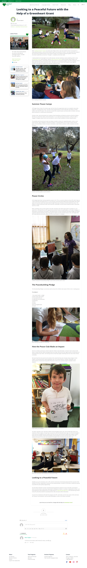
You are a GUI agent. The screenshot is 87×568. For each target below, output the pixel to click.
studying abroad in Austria (40, 50)
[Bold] (25, 528)
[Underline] (29, 528)
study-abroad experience (62, 490)
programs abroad (18, 1)
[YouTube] (70, 562)
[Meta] (67, 562)
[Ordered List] (33, 528)
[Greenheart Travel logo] (7, 4)
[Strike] (31, 528)
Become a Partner (13, 558)
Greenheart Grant (36, 59)
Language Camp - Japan (20, 91)
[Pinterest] (77, 562)
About (74, 4)
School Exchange (31, 559)
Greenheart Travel (19, 66)
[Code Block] (38, 528)
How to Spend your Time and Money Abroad (21, 93)
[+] (43, 528)
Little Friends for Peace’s (56, 59)
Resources (63, 4)
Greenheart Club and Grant (21, 26)
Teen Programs (31, 554)
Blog (69, 4)
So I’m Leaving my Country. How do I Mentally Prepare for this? (22, 86)
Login (80, 1)
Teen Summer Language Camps (51, 558)
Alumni (13, 26)
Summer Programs (49, 554)
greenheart (4, 1)
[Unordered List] (34, 528)
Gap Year (30, 558)
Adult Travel (55, 4)
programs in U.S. (11, 1)
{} (41, 528)
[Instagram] (74, 562)
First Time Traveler (19, 83)
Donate (84, 1)
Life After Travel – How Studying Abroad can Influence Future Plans (21, 70)
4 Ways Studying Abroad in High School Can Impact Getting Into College (22, 78)
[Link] (40, 528)
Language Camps (46, 4)
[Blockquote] (36, 528)
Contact (68, 554)
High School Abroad (34, 4)
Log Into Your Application (14, 560)
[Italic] (27, 528)
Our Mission (11, 556)
